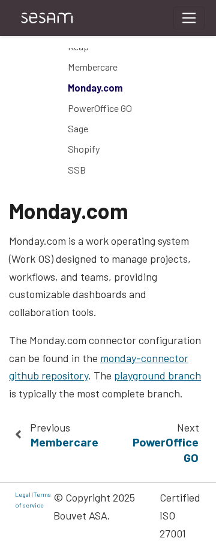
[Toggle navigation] (189, 18)
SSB (77, 169)
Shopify (84, 148)
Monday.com (95, 87)
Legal (23, 494)
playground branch (157, 375)
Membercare (93, 66)
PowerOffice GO (100, 108)
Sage (78, 128)
